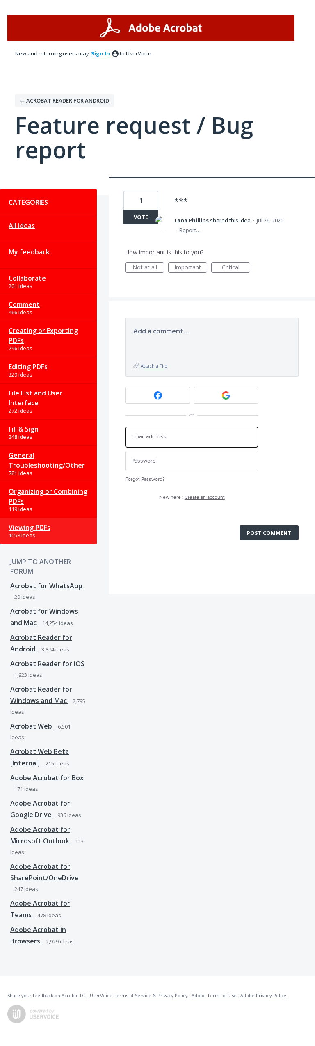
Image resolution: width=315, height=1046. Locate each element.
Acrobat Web (32, 726)
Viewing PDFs (29, 527)
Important (190, 268)
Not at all (148, 268)
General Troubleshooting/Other (47, 460)
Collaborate (27, 278)
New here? (192, 497)
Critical (236, 268)
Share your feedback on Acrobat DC (46, 995)
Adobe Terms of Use (214, 995)
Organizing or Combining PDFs (48, 496)
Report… (190, 230)
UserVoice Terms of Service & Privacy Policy (139, 995)
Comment (24, 304)
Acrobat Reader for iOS (47, 663)
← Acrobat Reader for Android (64, 100)
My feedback (29, 251)
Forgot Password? (145, 479)
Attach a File (154, 366)
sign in (100, 53)
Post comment (269, 533)
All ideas (22, 225)
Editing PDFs (28, 366)
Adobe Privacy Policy (263, 995)
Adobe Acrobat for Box (47, 777)
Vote (141, 217)
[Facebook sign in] (157, 395)
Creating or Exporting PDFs (43, 335)
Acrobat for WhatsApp (46, 585)
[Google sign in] (226, 395)
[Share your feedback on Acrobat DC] (150, 28)
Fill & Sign (24, 429)
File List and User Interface (35, 397)
